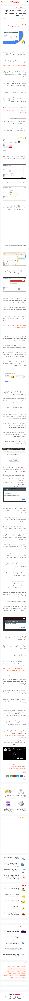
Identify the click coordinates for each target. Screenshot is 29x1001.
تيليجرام (16, 975)
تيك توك (14, 973)
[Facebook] (21, 776)
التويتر (19, 973)
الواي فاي (11, 975)
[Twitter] (17, 776)
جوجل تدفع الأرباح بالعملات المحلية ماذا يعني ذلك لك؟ (9, 797)
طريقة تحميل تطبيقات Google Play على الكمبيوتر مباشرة (11, 870)
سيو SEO (18, 971)
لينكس (16, 977)
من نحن (17, 997)
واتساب (19, 969)
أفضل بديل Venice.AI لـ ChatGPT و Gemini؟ (12, 936)
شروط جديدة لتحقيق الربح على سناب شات (11, 889)
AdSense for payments (16, 767)
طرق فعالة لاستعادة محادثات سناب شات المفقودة (11, 907)
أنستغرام (23, 973)
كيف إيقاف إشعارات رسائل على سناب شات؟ (11, 901)
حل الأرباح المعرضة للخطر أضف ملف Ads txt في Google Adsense (14, 736)
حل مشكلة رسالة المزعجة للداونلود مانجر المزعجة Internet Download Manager (11, 865)
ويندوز (15, 969)
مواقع (9, 966)
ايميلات (13, 971)
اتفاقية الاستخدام (17, 998)
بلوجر (10, 973)
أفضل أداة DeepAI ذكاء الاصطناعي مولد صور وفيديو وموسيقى (11, 930)
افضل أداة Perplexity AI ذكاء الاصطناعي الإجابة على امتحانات (12, 942)
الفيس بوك (23, 966)
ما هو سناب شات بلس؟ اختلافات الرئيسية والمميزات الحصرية (12, 895)
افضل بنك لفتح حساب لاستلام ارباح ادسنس (16, 182)
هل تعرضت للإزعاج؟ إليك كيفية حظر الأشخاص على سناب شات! (11, 913)
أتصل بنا (22, 997)
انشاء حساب (20, 768)
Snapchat (5, 975)
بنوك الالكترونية (22, 975)
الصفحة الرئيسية (22, 8)
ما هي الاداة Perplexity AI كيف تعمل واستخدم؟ (11, 955)
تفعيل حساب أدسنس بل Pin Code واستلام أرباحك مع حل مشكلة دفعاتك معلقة (14, 326)
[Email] (7, 776)
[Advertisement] (14, 226)
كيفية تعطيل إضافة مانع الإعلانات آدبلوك (11, 858)
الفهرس (9, 998)
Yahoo (12, 977)
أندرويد (24, 969)
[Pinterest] (14, 776)
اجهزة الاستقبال (22, 977)
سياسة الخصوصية (9, 997)
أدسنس (15, 8)
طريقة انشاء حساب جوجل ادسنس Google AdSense (14, 66)
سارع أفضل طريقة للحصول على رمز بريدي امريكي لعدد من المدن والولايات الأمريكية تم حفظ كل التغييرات (11, 877)
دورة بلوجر (23, 971)
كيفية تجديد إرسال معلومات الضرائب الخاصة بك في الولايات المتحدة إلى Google (8, 810)
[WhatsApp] (11, 776)
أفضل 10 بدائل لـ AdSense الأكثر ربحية (21, 796)
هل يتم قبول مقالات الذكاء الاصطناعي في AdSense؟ (21, 809)
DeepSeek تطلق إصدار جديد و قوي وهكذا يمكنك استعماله (11, 948)
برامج (13, 966)
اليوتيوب (18, 966)
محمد (10, 994)
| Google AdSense (13, 768)
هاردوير (8, 971)
